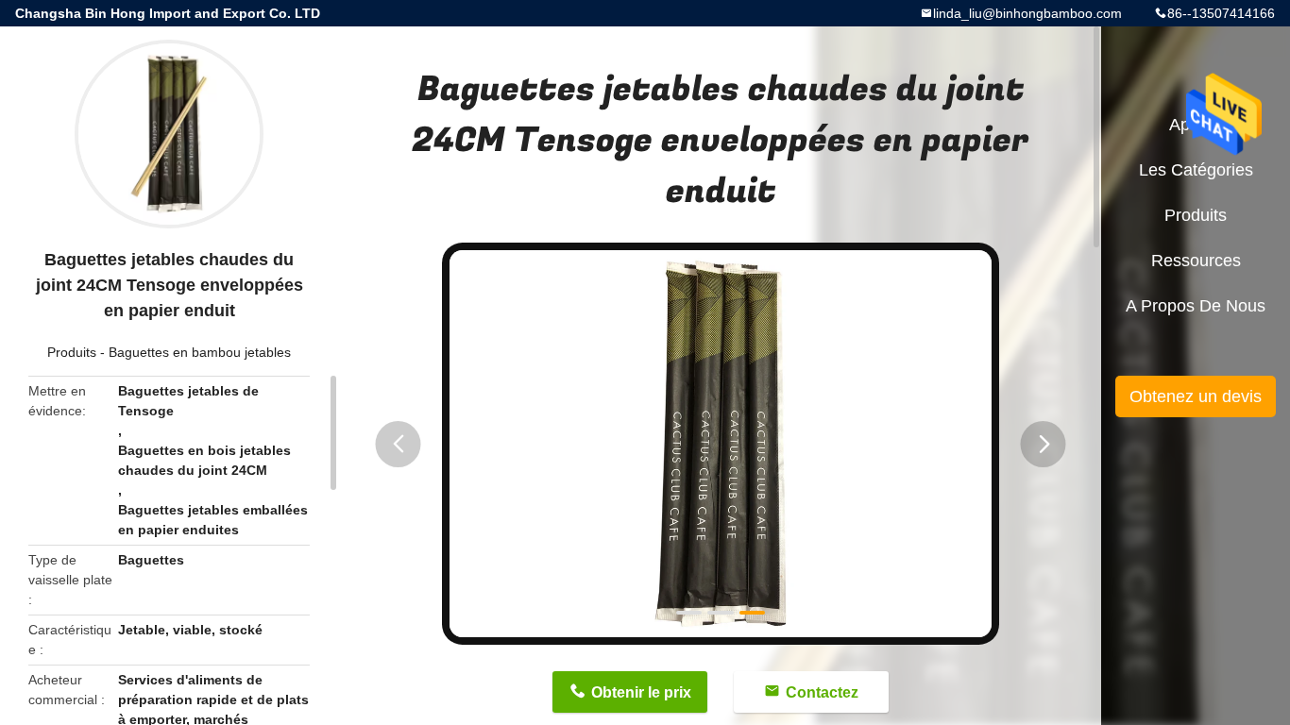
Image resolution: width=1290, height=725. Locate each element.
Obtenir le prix (641, 692)
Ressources (1196, 260)
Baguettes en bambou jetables (200, 352)
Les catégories (1196, 169)
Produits (71, 352)
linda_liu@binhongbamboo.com (1027, 13)
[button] (398, 444)
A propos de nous (1195, 305)
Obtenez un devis (1195, 396)
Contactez (822, 692)
